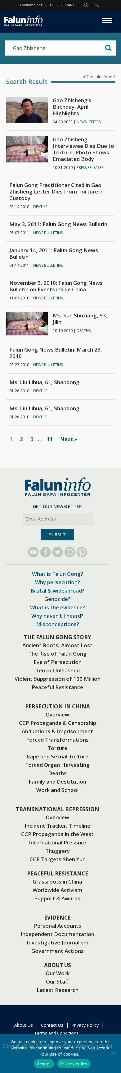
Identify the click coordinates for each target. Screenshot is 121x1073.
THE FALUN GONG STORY (57, 637)
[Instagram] (69, 552)
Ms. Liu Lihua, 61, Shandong (44, 382)
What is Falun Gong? (57, 573)
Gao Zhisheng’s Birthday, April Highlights (72, 106)
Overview (57, 714)
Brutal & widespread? (57, 590)
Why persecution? (57, 582)
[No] (113, 1053)
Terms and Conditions (56, 1033)
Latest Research (57, 989)
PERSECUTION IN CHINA (57, 706)
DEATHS (40, 206)
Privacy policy (73, 1063)
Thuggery (57, 850)
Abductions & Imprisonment (57, 731)
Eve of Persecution (58, 662)
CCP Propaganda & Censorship (57, 722)
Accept (44, 1063)
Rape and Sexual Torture (57, 756)
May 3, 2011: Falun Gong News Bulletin (58, 224)
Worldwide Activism (57, 889)
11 (50, 439)
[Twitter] (57, 552)
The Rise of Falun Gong (57, 653)
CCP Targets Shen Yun (57, 859)
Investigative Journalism (57, 942)
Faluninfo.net (31, 4)
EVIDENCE (57, 917)
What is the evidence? (57, 607)
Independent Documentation (57, 934)
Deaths (57, 773)
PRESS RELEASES (90, 167)
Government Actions (57, 950)
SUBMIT (57, 535)
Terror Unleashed (57, 670)
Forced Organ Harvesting (57, 764)
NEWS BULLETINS (48, 232)
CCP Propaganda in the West (57, 834)
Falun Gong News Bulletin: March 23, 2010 (55, 352)
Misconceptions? (57, 624)
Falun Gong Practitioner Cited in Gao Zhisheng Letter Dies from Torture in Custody (56, 191)
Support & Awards (57, 898)
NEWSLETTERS (89, 122)
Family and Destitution (57, 781)
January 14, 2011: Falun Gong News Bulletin (53, 253)
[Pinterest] (81, 552)
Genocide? (57, 598)
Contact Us (52, 1025)
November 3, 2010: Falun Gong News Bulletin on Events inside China (56, 286)
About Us (23, 1025)
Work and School (57, 789)
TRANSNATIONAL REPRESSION (57, 809)
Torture (57, 748)
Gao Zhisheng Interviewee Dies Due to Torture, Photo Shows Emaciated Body (83, 149)
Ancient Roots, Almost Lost (57, 645)
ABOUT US (57, 965)
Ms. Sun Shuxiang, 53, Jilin (80, 318)
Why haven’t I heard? (57, 615)
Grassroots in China (57, 881)
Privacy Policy (85, 1025)
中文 (85, 4)
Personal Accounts (57, 925)
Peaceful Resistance (57, 687)
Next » (68, 439)
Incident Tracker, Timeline (57, 825)
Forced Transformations (57, 739)
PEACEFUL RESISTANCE (57, 873)
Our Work (57, 973)
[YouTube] (33, 552)
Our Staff (57, 981)
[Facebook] (45, 552)
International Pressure (57, 842)
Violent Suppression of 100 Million (58, 678)
